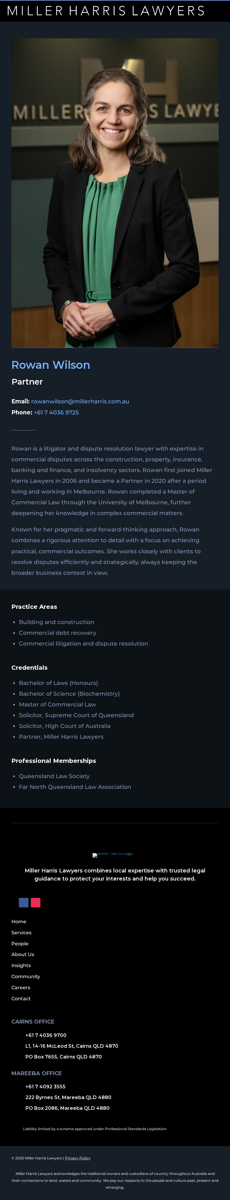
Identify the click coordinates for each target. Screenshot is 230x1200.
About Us (22, 954)
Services (21, 932)
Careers (20, 987)
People (19, 944)
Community (25, 976)
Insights (21, 965)
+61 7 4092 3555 (45, 1087)
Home (18, 921)
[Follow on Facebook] (23, 902)
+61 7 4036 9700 (45, 1035)
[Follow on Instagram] (35, 902)
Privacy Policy (77, 1158)
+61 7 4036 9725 (56, 412)
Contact (21, 998)
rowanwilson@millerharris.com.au (80, 401)
